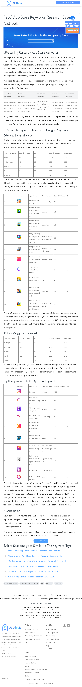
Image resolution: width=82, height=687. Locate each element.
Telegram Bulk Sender (32, 673)
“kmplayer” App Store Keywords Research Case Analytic (33, 566)
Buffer (51, 595)
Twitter (25, 595)
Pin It (65, 595)
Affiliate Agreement (52, 633)
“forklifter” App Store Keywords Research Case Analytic (33, 571)
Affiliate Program (51, 629)
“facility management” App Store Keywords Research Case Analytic (38, 561)
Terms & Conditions (52, 639)
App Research (30, 633)
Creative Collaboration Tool (34, 679)
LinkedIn (58, 595)
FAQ (26, 642)
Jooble (27, 666)
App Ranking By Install (32, 639)
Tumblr (39, 595)
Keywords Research (32, 629)
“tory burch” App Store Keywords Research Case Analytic (34, 550)
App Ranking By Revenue (33, 636)
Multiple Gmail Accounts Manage (36, 669)
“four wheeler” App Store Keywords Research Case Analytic (35, 556)
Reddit (32, 595)
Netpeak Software (31, 663)
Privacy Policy (50, 636)
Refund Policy (50, 642)
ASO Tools (41, 541)
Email (45, 595)
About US (49, 649)
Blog (47, 646)
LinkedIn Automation (32, 660)
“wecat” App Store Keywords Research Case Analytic (32, 576)
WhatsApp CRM (30, 656)
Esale (27, 676)
